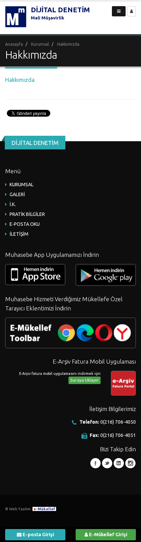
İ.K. (13, 204)
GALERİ (17, 194)
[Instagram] (130, 463)
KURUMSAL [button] (22, 184)
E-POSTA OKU (25, 224)
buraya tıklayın (84, 380)
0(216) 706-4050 (118, 422)
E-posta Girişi (38, 534)
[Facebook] (95, 463)
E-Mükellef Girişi (107, 534)
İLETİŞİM (19, 234)
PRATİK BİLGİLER (27, 214)
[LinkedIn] (119, 463)
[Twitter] (107, 463)
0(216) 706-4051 (118, 435)
